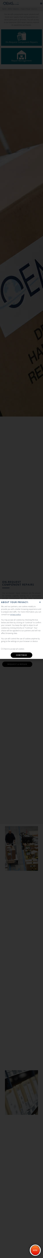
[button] (40, 602)
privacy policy (15, 614)
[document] (21, 629)
